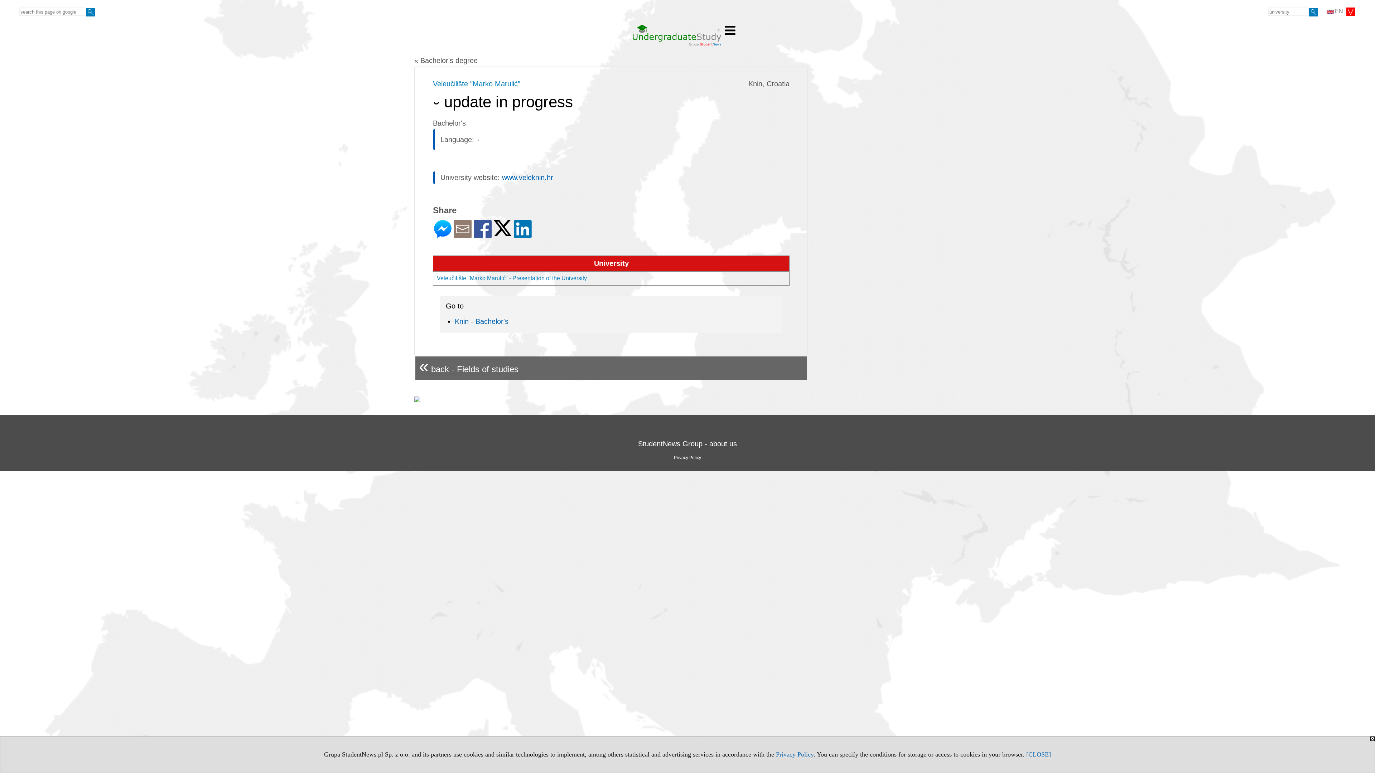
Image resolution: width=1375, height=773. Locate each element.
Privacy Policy (795, 754)
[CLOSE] (1038, 754)
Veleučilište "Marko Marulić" (476, 84)
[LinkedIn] (523, 235)
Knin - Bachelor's (481, 321)
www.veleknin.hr (527, 177)
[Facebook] (483, 235)
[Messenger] (443, 235)
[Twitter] (503, 233)
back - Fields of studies (468, 366)
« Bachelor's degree (446, 60)
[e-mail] (463, 235)
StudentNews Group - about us (687, 444)
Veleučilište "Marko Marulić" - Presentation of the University (512, 278)
